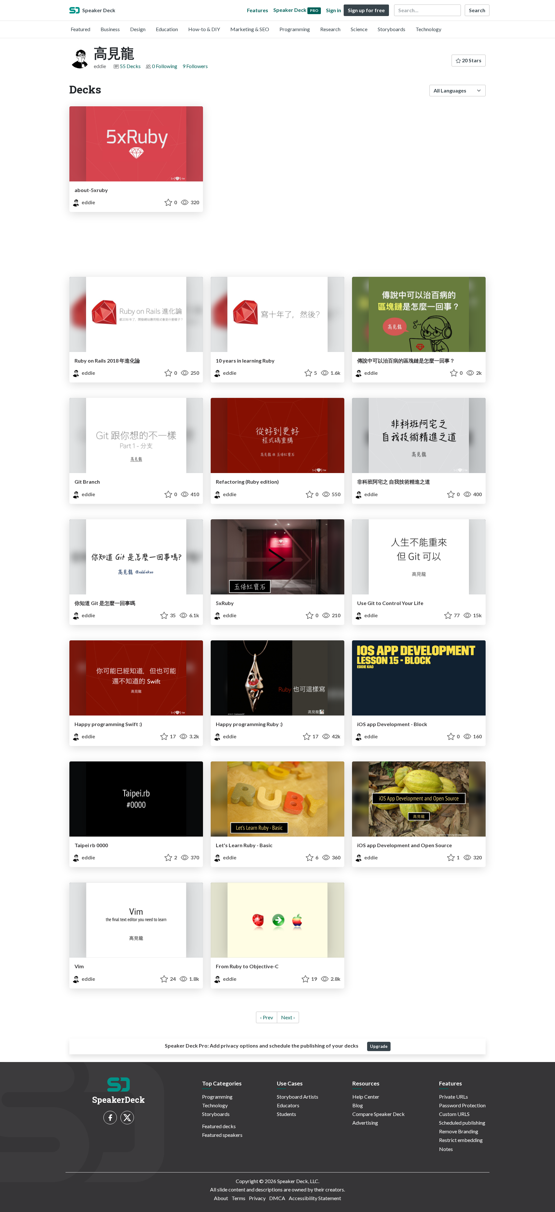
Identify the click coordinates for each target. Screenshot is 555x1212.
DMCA (277, 1198)
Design (137, 29)
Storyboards (391, 29)
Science (359, 29)
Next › (288, 1017)
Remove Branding (458, 1131)
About (221, 1198)
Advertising (365, 1123)
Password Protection (462, 1105)
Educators (288, 1105)
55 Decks (130, 66)
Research (330, 29)
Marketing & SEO (249, 29)
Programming (294, 29)
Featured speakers (222, 1135)
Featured (80, 29)
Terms (238, 1198)
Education (167, 29)
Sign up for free (366, 10)
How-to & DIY (204, 29)
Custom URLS (454, 1114)
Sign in (333, 10)
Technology (428, 29)
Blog (357, 1105)
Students (286, 1114)
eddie (88, 202)
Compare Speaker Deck (378, 1114)
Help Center (365, 1096)
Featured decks (219, 1126)
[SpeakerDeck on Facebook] (110, 1117)
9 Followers (195, 66)
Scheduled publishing (462, 1123)
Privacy (257, 1198)
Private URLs (453, 1096)
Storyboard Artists (297, 1096)
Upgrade (379, 1046)
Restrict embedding (461, 1140)
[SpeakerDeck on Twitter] (127, 1117)
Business (110, 29)
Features (257, 10)
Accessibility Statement (315, 1198)
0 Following (164, 66)
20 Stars (471, 60)
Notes (446, 1149)
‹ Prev (266, 1017)
